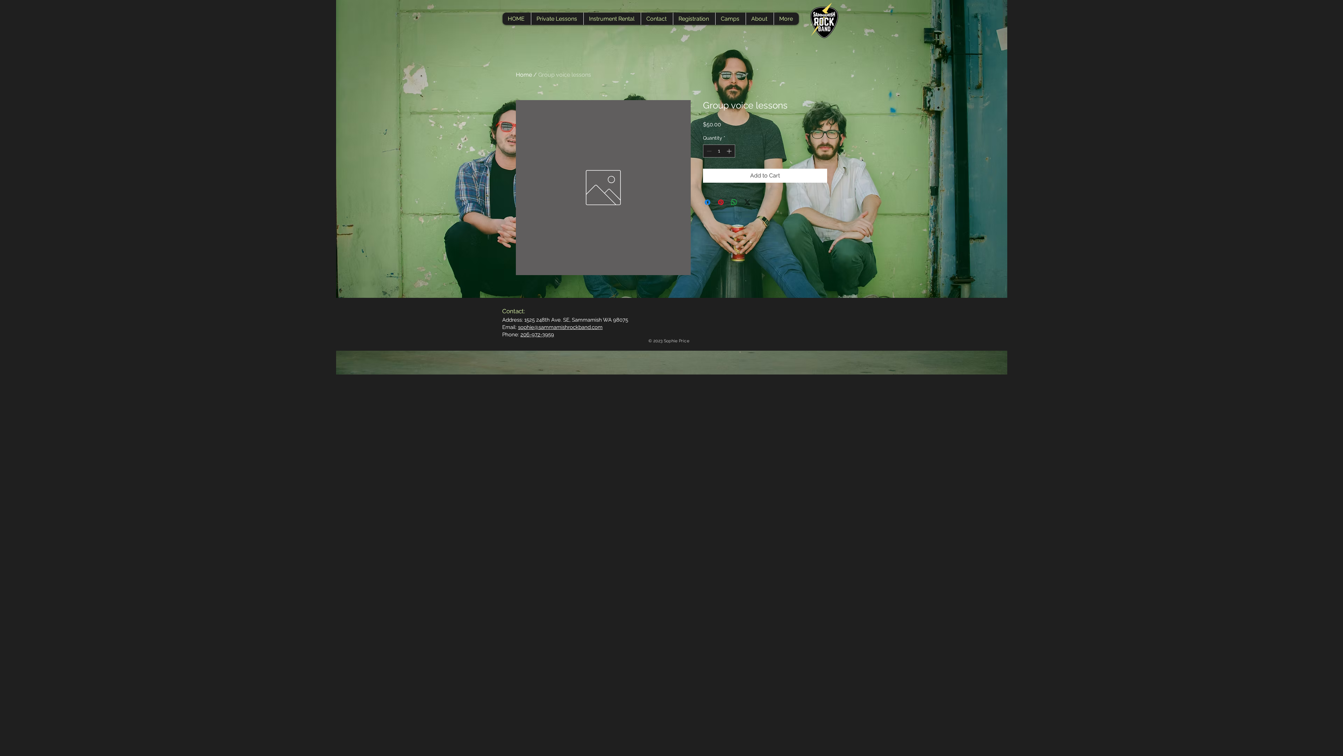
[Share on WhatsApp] (734, 202)
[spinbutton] (719, 151)
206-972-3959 (537, 334)
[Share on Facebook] (707, 202)
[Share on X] (747, 202)
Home (524, 74)
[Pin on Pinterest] (721, 202)
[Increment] (729, 151)
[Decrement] (708, 151)
